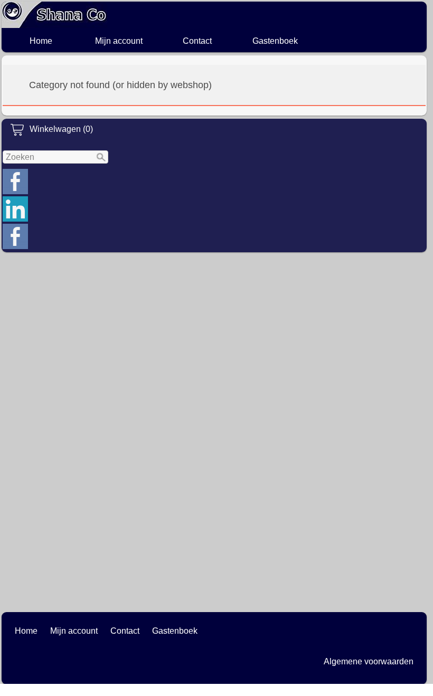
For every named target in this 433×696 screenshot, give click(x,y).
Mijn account (119, 40)
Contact (197, 40)
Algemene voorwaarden (368, 661)
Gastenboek (275, 40)
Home (41, 40)
